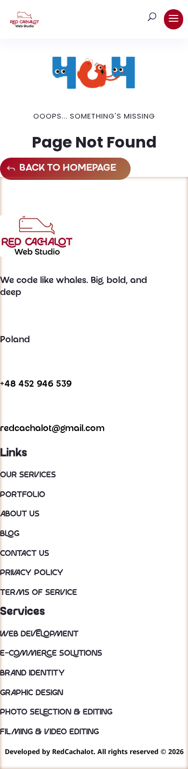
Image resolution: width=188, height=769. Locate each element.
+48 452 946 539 (36, 385)
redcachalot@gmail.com (52, 429)
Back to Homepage (67, 168)
